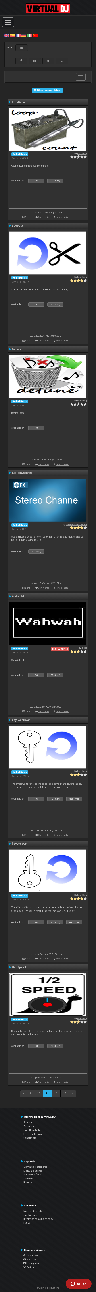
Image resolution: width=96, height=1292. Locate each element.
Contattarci (30, 1215)
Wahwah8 (18, 596)
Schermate (29, 1137)
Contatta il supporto (35, 1166)
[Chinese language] (35, 35)
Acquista (28, 1126)
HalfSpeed (19, 967)
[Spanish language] (12, 35)
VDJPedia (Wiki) (32, 1174)
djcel (84, 648)
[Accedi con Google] (62, 61)
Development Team (76, 524)
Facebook (31, 1255)
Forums (28, 1182)
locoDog (82, 153)
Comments (43, 217)
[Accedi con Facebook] (21, 61)
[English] (6, 35)
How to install (62, 217)
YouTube (31, 1259)
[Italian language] (29, 35)
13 (64, 1093)
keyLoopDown (21, 720)
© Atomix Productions (48, 1287)
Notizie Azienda (32, 1211)
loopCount (19, 102)
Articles (28, 1178)
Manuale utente (32, 1170)
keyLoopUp (19, 843)
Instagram (32, 1263)
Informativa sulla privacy (38, 1218)
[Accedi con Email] (21, 47)
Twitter (30, 1267)
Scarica (27, 1122)
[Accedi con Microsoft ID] (35, 61)
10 (38, 1093)
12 (56, 1093)
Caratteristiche (32, 1130)
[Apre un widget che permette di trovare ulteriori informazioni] (79, 1284)
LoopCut (17, 225)
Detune (16, 349)
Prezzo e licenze (32, 1134)
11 (47, 1093)
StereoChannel (22, 472)
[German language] (23, 35)
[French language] (18, 35)
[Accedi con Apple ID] (48, 61)
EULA (26, 1222)
